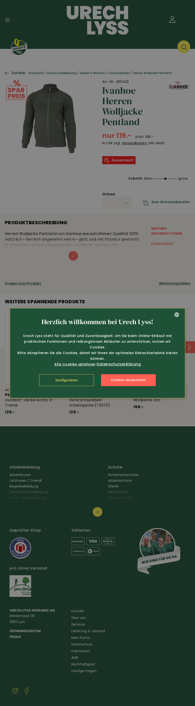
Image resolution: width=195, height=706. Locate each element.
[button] (66, 380)
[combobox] (176, 314)
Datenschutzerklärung (119, 364)
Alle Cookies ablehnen (75, 364)
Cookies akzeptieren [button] (128, 380)
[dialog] (97, 353)
